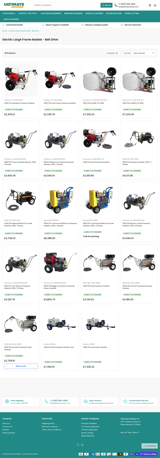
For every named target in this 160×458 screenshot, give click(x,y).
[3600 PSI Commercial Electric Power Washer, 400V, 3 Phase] (99, 200)
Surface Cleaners (94, 13)
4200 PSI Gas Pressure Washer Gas (59, 347)
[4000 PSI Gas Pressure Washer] (99, 139)
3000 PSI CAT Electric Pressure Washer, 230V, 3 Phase (17, 287)
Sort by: (127, 53)
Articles (5, 429)
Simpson (47, 344)
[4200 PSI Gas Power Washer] (99, 324)
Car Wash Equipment (51, 13)
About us (6, 423)
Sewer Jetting (132, 13)
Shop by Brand (8, 433)
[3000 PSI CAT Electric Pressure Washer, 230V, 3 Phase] (21, 263)
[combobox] (73, 5)
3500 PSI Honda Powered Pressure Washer (137, 287)
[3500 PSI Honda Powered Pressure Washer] (139, 263)
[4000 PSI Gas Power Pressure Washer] (60, 80)
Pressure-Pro (9, 100)
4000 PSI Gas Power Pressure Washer (60, 103)
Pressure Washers (73, 13)
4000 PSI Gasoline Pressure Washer (19, 103)
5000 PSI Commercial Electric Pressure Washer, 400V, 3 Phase (60, 224)
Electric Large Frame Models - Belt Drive (24, 31)
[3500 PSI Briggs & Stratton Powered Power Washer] (60, 263)
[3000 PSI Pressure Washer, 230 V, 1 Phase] (139, 139)
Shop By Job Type (27, 13)
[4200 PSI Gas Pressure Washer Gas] (60, 324)
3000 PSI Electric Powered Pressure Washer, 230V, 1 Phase (59, 163)
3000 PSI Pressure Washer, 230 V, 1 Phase (137, 163)
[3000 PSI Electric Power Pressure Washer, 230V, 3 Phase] (139, 200)
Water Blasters (114, 13)
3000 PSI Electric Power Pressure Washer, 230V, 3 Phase (136, 224)
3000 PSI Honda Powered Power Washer (18, 348)
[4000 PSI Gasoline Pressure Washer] (21, 80)
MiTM (124, 159)
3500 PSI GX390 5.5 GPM (93, 103)
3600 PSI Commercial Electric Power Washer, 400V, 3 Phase (98, 224)
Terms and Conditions (51, 429)
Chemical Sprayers (89, 429)
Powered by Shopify (30, 454)
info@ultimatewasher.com (128, 6)
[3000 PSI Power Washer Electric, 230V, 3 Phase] (21, 139)
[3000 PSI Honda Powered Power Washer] (21, 324)
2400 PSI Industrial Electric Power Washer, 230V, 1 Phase (18, 224)
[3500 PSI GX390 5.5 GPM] (99, 80)
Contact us (7, 426)
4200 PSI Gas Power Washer (95, 347)
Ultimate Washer (14, 454)
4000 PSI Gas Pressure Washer (96, 162)
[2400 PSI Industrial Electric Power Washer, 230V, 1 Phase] (21, 200)
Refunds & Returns (50, 426)
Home (4, 31)
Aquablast (48, 220)
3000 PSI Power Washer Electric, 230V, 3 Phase (20, 163)
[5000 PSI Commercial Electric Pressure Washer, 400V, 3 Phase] (60, 200)
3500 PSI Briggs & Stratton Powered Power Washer (59, 287)
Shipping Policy (48, 423)
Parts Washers (11, 19)
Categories (8, 13)
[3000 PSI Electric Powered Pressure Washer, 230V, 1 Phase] (60, 139)
